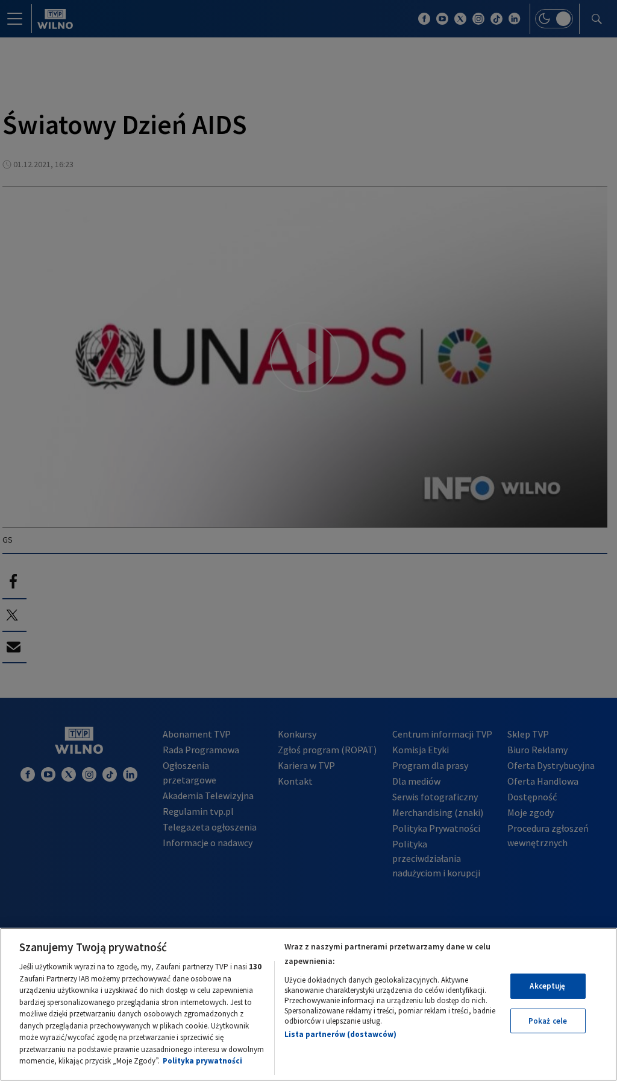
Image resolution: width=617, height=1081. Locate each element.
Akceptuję (547, 986)
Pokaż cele (547, 1021)
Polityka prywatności (202, 1061)
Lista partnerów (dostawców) (340, 1034)
